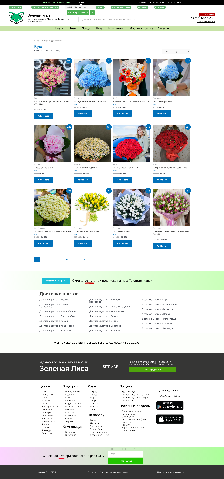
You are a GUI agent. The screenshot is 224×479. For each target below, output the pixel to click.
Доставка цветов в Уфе (154, 299)
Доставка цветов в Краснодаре (56, 325)
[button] (15, 7)
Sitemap (110, 367)
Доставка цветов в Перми (156, 314)
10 (66, 259)
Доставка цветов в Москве (54, 299)
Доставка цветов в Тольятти (55, 330)
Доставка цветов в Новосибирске (57, 311)
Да (92, 12)
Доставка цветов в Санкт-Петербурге (53, 305)
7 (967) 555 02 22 (202, 18)
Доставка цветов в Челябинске (106, 311)
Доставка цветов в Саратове (105, 325)
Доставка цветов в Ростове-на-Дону (109, 306)
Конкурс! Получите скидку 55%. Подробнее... (160, 2)
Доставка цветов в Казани (53, 321)
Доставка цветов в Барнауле (158, 328)
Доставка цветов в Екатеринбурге (58, 316)
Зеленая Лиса (64, 368)
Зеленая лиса (39, 15)
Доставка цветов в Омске (103, 321)
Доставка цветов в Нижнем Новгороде (104, 300)
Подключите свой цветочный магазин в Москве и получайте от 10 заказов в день (151, 363)
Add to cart (43, 116)
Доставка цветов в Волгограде (159, 318)
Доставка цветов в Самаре (104, 316)
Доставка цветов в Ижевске (104, 330)
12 (78, 259)
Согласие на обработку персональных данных (108, 472)
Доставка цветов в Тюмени (157, 323)
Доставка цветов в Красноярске (159, 304)
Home (36, 41)
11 (72, 259)
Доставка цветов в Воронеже (158, 309)
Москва (81, 2)
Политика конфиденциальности (171, 472)
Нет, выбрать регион (78, 12)
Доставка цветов (59, 293)
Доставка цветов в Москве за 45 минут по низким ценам (48, 20)
